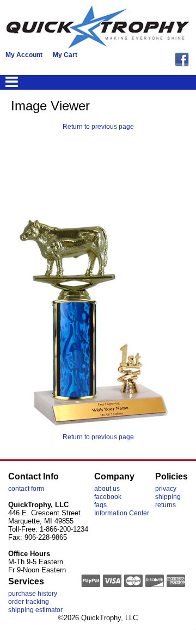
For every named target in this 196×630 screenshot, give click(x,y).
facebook (107, 497)
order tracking (28, 602)
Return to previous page (98, 126)
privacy (165, 488)
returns (165, 505)
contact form (26, 488)
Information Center (121, 513)
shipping (168, 497)
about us (107, 488)
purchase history (32, 593)
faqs (100, 505)
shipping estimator (35, 610)
